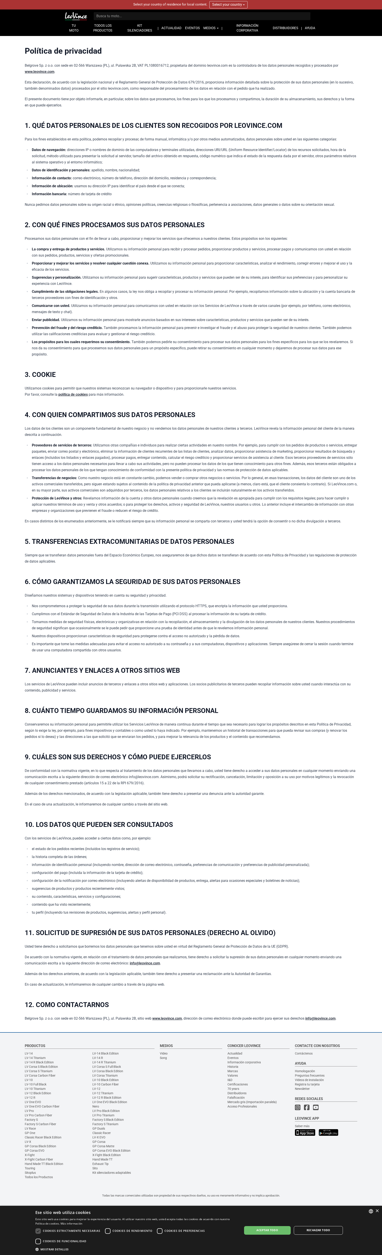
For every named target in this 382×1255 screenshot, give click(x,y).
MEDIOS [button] (209, 28)
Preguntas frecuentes (310, 1075)
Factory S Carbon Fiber (40, 1124)
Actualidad (234, 1053)
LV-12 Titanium (102, 1093)
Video (164, 1053)
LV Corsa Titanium (105, 1075)
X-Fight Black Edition (106, 1155)
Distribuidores (236, 1093)
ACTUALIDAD (171, 28)
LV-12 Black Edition (38, 1093)
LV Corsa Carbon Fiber (40, 1075)
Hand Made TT (102, 1159)
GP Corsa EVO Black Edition (111, 1150)
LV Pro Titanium (103, 1115)
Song (163, 1058)
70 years (233, 1089)
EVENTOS (192, 28)
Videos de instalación (309, 1080)
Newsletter (302, 1089)
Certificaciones (237, 1084)
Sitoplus (30, 1172)
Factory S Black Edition (108, 1119)
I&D (229, 1080)
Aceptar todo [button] (267, 1230)
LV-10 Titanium (35, 1089)
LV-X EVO (98, 1137)
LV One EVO (33, 1102)
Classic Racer (101, 1133)
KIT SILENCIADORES (139, 28)
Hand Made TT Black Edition (44, 1164)
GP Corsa (98, 1141)
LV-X (28, 1141)
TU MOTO (73, 28)
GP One (30, 1133)
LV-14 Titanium (35, 1058)
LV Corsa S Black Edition (41, 1066)
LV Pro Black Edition (106, 1111)
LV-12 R (30, 1097)
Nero (95, 1106)
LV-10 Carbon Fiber (105, 1084)
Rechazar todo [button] (318, 1230)
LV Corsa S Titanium (38, 1071)
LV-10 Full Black (35, 1084)
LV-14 (29, 1053)
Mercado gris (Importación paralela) (252, 1102)
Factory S (31, 1119)
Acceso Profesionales (242, 1106)
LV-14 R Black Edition (39, 1062)
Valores (232, 1075)
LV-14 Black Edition (105, 1053)
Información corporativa (244, 1062)
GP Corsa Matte (103, 1146)
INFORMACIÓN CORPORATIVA (247, 28)
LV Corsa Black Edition (107, 1071)
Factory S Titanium (105, 1124)
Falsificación (236, 1097)
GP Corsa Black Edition (40, 1146)
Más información (71, 1223)
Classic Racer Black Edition (43, 1137)
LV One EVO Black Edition (109, 1102)
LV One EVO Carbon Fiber (42, 1106)
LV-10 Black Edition (105, 1080)
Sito (95, 1168)
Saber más (302, 1126)
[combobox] (371, 1211)
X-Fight (30, 1155)
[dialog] (191, 1230)
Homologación (305, 1071)
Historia (232, 1066)
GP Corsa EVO (34, 1150)
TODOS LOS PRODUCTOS (102, 28)
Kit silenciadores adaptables (111, 1172)
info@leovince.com (145, 963)
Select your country (227, 4)
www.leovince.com (39, 72)
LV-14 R (97, 1058)
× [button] (377, 1211)
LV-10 (29, 1080)
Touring (30, 1168)
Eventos (233, 1058)
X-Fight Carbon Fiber (39, 1159)
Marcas (232, 1071)
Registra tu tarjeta (307, 1084)
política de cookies (73, 394)
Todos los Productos (39, 1177)
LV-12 (96, 1089)
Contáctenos (304, 1053)
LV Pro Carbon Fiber (38, 1115)
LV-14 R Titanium (104, 1062)
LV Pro (29, 1111)
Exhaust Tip (100, 1164)
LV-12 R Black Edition (106, 1097)
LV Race (30, 1128)
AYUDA (310, 28)
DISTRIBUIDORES (285, 28)
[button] (135, 1249)
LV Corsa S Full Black (106, 1066)
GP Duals (98, 1128)
